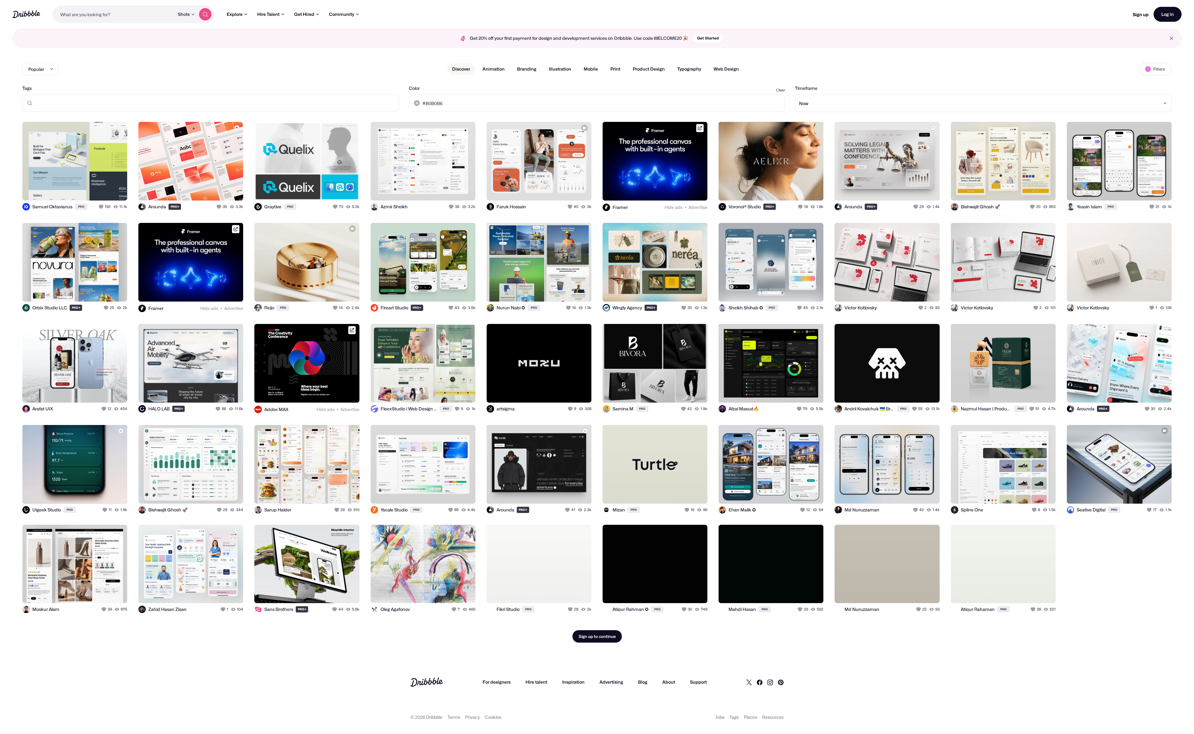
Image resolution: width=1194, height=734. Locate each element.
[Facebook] (759, 682)
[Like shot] (115, 189)
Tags (27, 88)
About (668, 682)
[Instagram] (770, 682)
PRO (81, 206)
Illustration (560, 69)
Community (341, 14)
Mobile (591, 69)
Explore (235, 14)
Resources (773, 717)
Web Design (726, 69)
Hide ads (673, 207)
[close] (1171, 38)
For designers (497, 682)
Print (615, 69)
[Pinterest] (781, 682)
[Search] (205, 14)
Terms (453, 717)
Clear (780, 90)
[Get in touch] (206, 189)
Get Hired (304, 14)
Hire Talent (268, 14)
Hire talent (536, 682)
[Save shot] (103, 189)
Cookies (493, 717)
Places (750, 717)
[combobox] (113, 14)
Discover (461, 69)
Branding (526, 69)
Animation (494, 69)
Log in (1167, 14)
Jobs (719, 717)
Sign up (1141, 14)
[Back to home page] (26, 14)
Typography (689, 69)
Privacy (472, 717)
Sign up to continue (597, 636)
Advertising (611, 682)
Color (414, 88)
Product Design (649, 69)
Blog (642, 682)
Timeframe (806, 88)
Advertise (697, 207)
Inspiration (573, 682)
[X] (749, 682)
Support (698, 682)
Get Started (708, 38)
